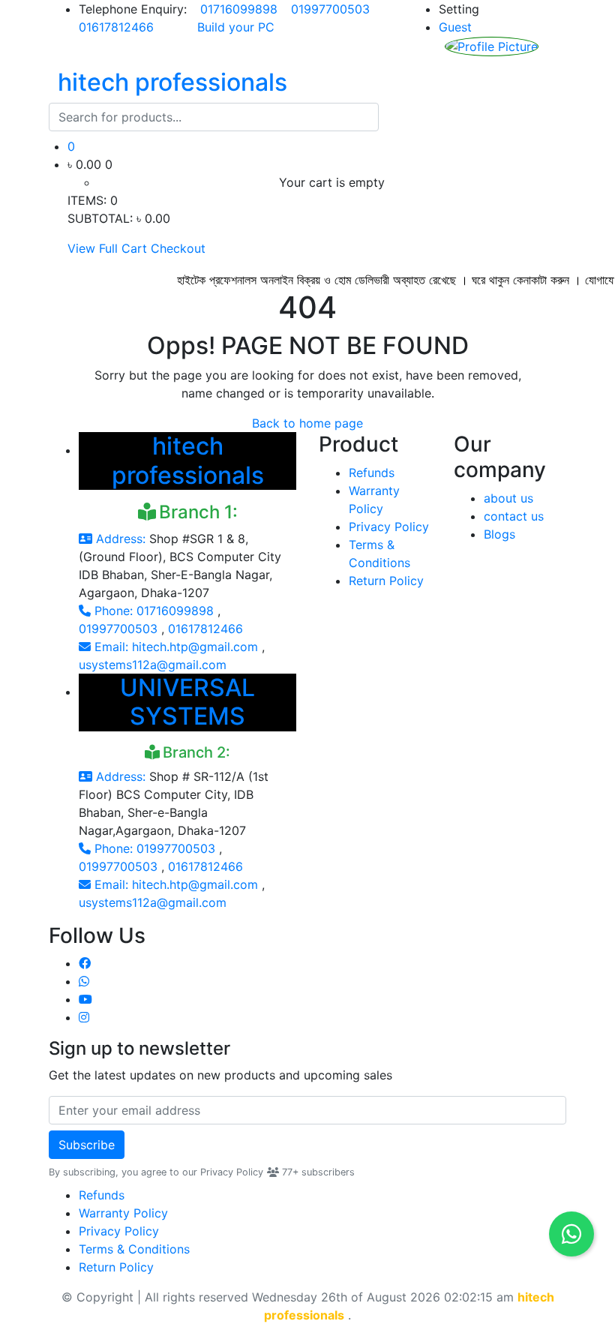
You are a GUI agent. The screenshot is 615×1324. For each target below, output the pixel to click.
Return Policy (386, 580)
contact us (514, 516)
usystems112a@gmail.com (152, 664)
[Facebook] (85, 963)
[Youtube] (85, 999)
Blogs (499, 534)
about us (508, 498)
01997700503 (332, 9)
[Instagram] (84, 1017)
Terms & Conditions (134, 1248)
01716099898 (240, 9)
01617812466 (118, 27)
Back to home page (307, 423)
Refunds (371, 472)
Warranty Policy (123, 1212)
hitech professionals (188, 460)
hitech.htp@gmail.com (197, 646)
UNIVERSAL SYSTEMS (187, 702)
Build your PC (235, 27)
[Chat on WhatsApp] (571, 1233)
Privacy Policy (389, 526)
